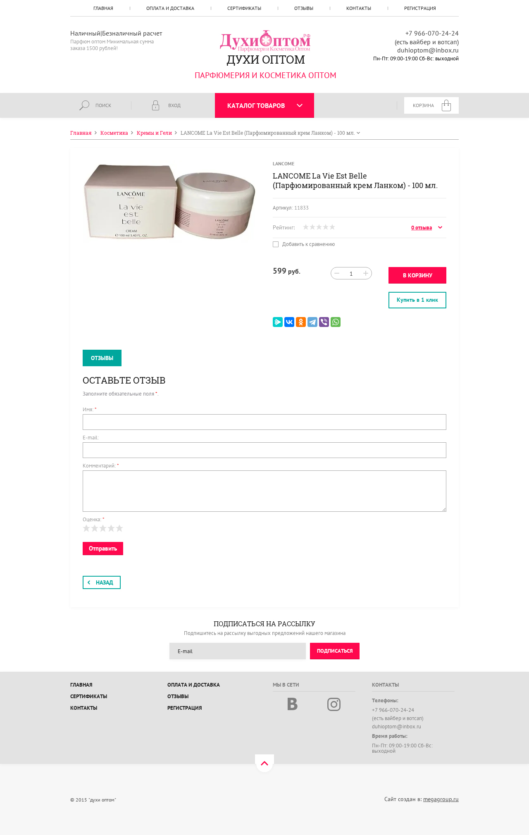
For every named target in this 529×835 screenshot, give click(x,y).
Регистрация (420, 8)
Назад (104, 582)
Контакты (358, 8)
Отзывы (303, 8)
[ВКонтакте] (289, 322)
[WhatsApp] (336, 322)
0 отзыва (421, 227)
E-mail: (91, 437)
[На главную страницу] (265, 40)
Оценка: (94, 519)
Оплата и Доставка (170, 8)
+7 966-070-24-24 (432, 33)
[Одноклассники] (301, 322)
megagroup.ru (441, 799)
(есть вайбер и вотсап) (427, 42)
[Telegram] (312, 322)
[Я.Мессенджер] (278, 322)
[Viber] (324, 322)
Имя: (90, 409)
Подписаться (335, 650)
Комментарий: (101, 465)
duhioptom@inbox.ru (428, 50)
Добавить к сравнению (308, 244)
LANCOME (283, 163)
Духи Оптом (265, 59)
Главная (103, 8)
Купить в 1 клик (417, 299)
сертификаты (244, 8)
